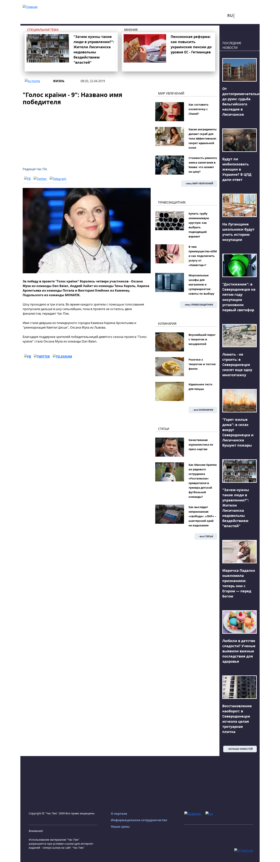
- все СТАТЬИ (205, 536)
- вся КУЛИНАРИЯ (203, 409)
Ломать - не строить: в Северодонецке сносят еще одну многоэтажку (237, 364)
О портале (119, 813)
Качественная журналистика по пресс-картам (201, 444)
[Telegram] (58, 178)
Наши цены (120, 826)
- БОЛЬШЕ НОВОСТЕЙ (240, 749)
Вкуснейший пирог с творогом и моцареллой (202, 339)
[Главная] (30, 6)
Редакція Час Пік (35, 169)
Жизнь (58, 81)
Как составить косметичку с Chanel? (199, 109)
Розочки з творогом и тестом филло (202, 364)
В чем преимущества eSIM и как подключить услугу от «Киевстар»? (203, 256)
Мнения (131, 30)
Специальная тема (42, 30)
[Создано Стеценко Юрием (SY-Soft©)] (243, 850)
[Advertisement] (87, 134)
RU (230, 15)
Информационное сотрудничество (139, 820)
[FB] (27, 178)
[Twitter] (40, 178)
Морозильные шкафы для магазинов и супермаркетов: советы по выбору (201, 284)
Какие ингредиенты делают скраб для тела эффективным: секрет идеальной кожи (203, 138)
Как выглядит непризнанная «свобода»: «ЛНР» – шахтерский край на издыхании (202, 516)
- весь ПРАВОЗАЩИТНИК (198, 304)
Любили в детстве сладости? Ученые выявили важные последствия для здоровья (238, 651)
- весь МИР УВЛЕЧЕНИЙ (199, 183)
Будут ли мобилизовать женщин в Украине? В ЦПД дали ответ (236, 169)
